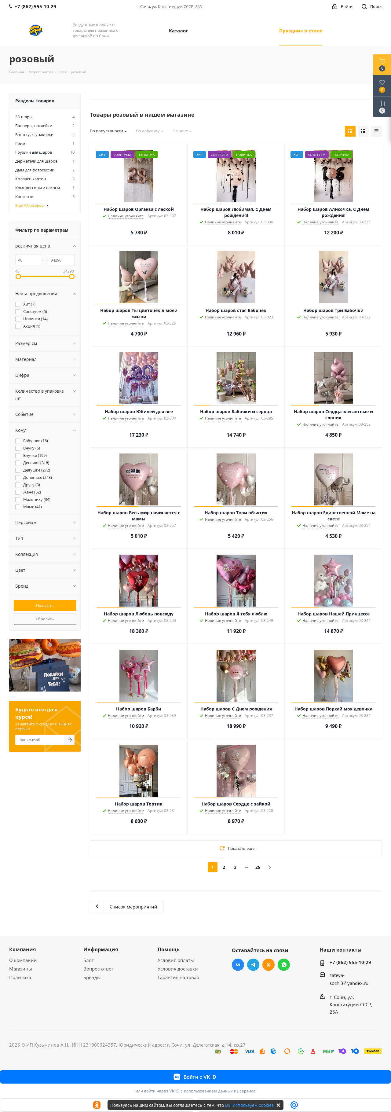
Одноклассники (268, 965)
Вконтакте (238, 965)
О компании (23, 960)
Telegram (253, 965)
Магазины (20, 969)
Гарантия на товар (178, 977)
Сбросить (45, 619)
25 (257, 867)
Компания (22, 949)
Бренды (92, 977)
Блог (88, 960)
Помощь (169, 949)
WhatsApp (284, 965)
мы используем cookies (249, 1105)
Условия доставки (178, 969)
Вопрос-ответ (98, 969)
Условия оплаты (176, 960)
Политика (20, 977)
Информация (100, 949)
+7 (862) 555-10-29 (350, 962)
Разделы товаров (34, 101)
